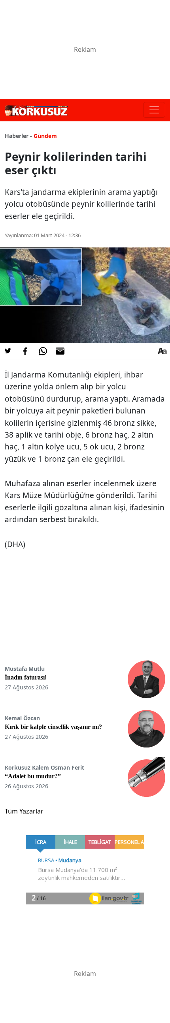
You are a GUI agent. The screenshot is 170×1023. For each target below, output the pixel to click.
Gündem (45, 136)
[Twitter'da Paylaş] (8, 351)
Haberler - (18, 136)
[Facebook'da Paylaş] (25, 351)
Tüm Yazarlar (24, 811)
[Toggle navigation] (154, 110)
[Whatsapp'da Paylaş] (43, 351)
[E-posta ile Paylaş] (60, 351)
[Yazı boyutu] (162, 351)
